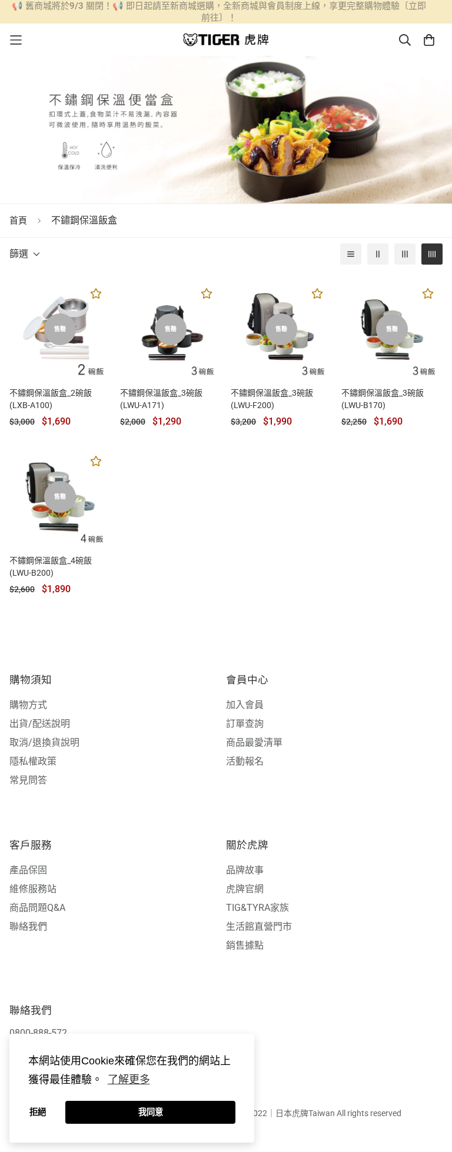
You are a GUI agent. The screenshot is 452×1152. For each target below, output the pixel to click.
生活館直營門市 (259, 926)
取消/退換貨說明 (44, 742)
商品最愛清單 (254, 742)
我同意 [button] (150, 1112)
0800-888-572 (38, 1033)
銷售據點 (245, 945)
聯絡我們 (28, 926)
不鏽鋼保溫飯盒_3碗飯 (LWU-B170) (382, 399)
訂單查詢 (245, 723)
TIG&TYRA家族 (257, 907)
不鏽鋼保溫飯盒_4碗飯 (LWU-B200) (50, 566)
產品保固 (28, 870)
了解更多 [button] (129, 1080)
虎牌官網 (245, 888)
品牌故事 (245, 870)
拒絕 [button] (37, 1112)
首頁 (18, 220)
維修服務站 (32, 888)
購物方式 (28, 704)
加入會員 (245, 704)
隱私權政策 (32, 761)
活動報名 (245, 761)
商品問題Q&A (37, 907)
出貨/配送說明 (39, 723)
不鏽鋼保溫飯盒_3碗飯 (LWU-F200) (272, 399)
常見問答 (28, 780)
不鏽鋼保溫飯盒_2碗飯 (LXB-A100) (50, 399)
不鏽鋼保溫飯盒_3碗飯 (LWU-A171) (161, 399)
